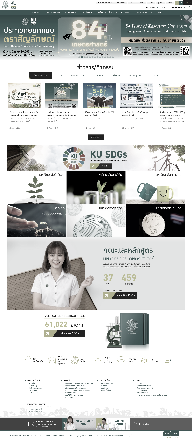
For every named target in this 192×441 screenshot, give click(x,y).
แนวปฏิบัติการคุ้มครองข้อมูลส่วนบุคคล (77, 390)
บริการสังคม (86, 12)
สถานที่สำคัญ (33, 383)
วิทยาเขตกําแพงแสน (144, 385)
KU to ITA (154, 75)
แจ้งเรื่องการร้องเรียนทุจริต (143, 12)
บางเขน (139, 383)
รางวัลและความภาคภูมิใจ (53, 12)
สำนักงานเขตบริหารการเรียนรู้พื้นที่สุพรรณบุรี (152, 395)
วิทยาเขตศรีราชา (142, 392)
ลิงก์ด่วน (104, 385)
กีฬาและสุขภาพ (34, 390)
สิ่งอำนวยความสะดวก (36, 388)
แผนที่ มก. (104, 388)
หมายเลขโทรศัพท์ (107, 383)
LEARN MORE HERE (171, 438)
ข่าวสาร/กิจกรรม (114, 12)
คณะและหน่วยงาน (176, 7)
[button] (79, 57)
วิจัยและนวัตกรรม (70, 12)
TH (177, 2)
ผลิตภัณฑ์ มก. (33, 392)
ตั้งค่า (167, 433)
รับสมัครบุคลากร (135, 75)
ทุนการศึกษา (99, 12)
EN (181, 2)
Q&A (159, 12)
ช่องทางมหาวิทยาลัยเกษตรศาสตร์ (40, 407)
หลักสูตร (163, 7)
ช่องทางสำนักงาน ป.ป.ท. (37, 411)
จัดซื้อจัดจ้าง (116, 75)
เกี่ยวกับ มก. (35, 12)
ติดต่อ (127, 12)
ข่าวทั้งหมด (95, 137)
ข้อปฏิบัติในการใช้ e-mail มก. (74, 395)
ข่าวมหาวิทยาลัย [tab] (40, 75)
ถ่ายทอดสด (69, 397)
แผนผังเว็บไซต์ (106, 390)
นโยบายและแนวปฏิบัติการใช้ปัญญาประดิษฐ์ (79, 383)
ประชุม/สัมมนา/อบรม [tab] (79, 75)
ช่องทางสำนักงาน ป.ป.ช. (37, 409)
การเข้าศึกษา (150, 7)
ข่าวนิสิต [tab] (59, 75)
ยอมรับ (175, 433)
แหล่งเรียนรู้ (33, 385)
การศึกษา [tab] (99, 75)
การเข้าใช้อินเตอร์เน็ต (71, 392)
